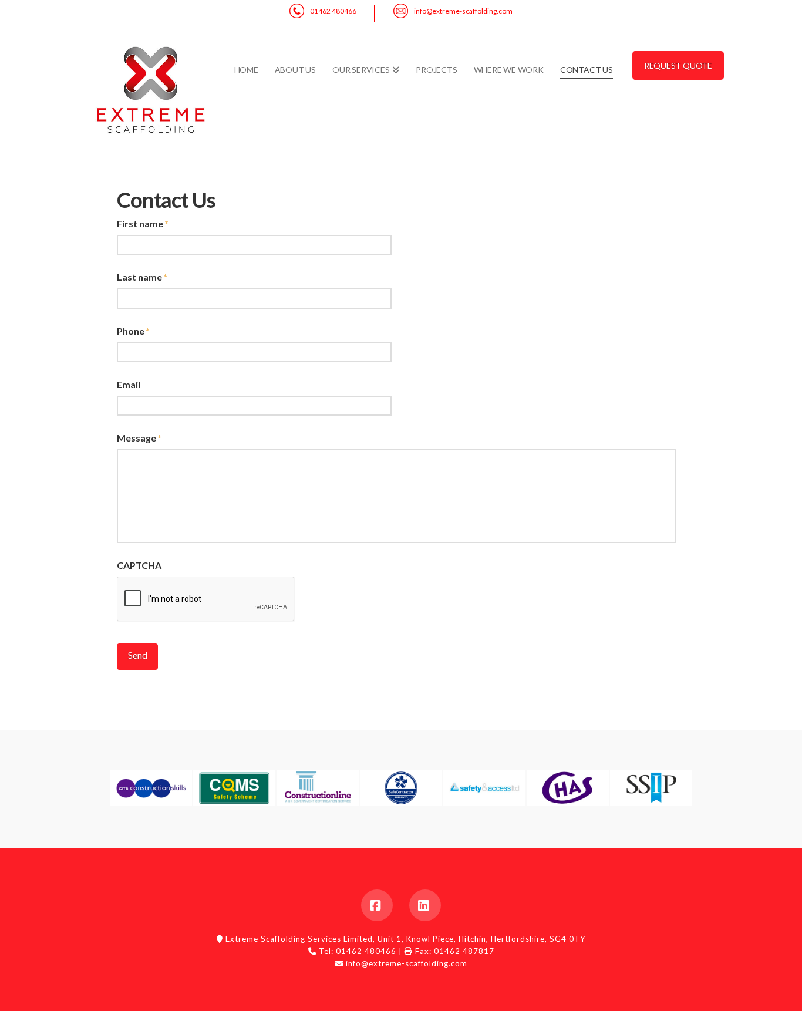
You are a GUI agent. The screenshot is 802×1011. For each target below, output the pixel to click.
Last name (142, 276)
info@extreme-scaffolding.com (463, 10)
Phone (133, 330)
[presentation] (206, 599)
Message (139, 437)
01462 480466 (333, 10)
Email (128, 384)
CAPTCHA (139, 565)
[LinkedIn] (425, 905)
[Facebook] (377, 905)
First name (143, 223)
